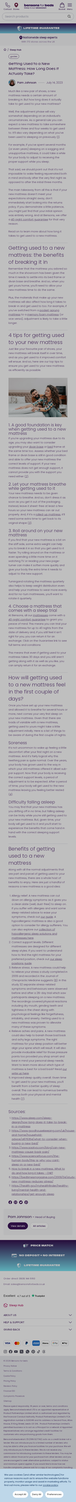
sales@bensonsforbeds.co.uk (28, 1284)
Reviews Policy (10, 1386)
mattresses (40, 615)
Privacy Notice (10, 1365)
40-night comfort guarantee (29, 219)
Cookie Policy (10, 1376)
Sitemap (7, 1401)
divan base (36, 447)
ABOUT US (10, 1315)
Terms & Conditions (13, 1370)
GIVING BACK (12, 1329)
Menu (69, 9)
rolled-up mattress (48, 514)
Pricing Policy (10, 1380)
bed (50, 447)
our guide (47, 917)
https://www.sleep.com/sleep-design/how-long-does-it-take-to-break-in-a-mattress (39, 1122)
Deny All (36, 1494)
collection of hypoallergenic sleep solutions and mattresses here (34, 934)
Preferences (54, 1494)
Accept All (20, 1494)
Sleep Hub (15, 49)
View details (18, 1226)
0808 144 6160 (27, 1278)
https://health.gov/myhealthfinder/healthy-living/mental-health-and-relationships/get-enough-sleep (40, 1190)
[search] (69, 16)
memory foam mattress (43, 314)
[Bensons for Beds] (39, 6)
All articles (39, 1226)
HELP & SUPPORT (14, 1322)
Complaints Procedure (14, 1396)
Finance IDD (9, 1391)
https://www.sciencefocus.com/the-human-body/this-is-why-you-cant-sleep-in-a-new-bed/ (36, 1160)
